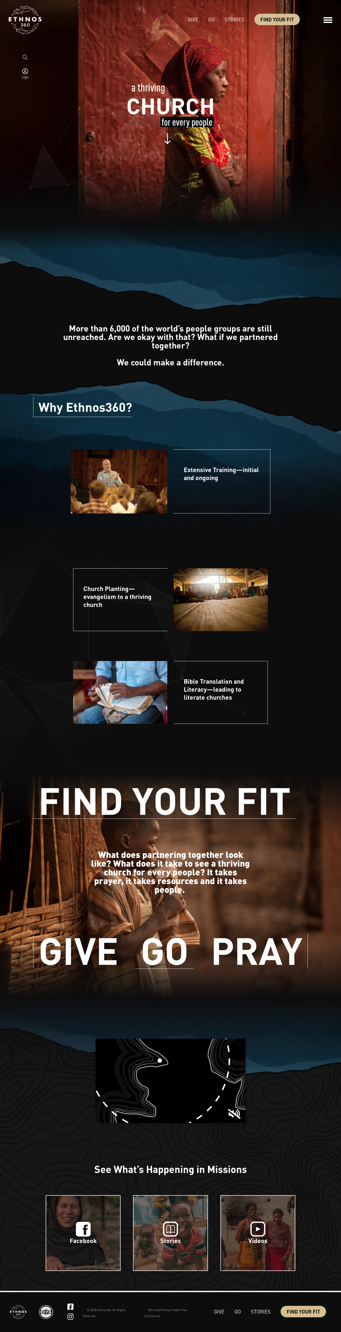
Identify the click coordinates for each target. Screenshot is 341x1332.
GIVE (78, 951)
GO (165, 951)
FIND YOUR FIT (164, 801)
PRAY (257, 951)
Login (25, 77)
